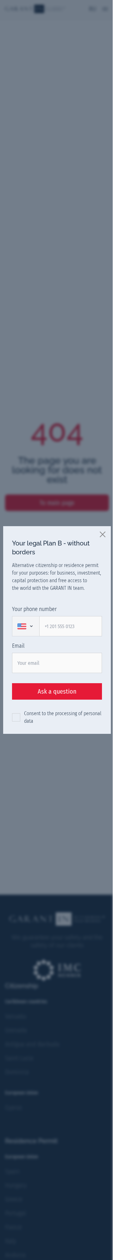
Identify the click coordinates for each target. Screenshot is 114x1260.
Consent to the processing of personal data (62, 717)
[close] (103, 534)
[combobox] (25, 626)
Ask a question (57, 691)
